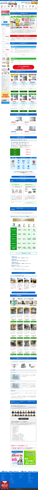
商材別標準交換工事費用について (23, 176)
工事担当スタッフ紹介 (23, 418)
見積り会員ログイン (34, 0)
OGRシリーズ (4, 28)
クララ (5, 40)
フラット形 (3, 46)
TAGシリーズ (4, 27)
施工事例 (11, 478)
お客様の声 (11, 479)
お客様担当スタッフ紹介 (31, 477)
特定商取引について (30, 480)
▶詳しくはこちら (13, 321)
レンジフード (13, 11)
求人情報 (20, 476)
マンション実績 (12, 480)
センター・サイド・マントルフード (5, 45)
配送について (2, 480)
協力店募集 (20, 477)
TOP (10, 11)
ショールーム (29, 479)
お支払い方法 (2, 479)
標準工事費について (3, 478)
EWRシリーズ (4, 33)
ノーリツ (3, 36)
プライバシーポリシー (30, 481)
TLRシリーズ (3, 32)
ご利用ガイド (2, 476)
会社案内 (29, 476)
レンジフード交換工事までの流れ (23, 292)
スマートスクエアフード (5, 47)
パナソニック (3, 43)
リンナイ (3, 26)
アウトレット (11, 477)
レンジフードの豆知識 (4, 55)
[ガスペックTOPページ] (4, 3)
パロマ (3, 49)
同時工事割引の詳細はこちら (30, 202)
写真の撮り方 (11, 481)
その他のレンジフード (5, 34)
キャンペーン (11, 476)
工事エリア (2, 477)
